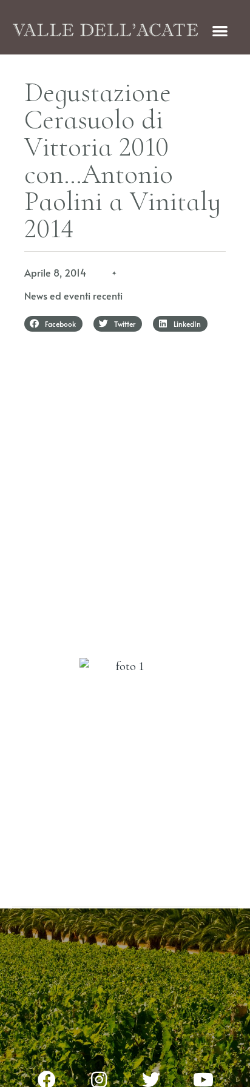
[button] (220, 30)
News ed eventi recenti (73, 295)
